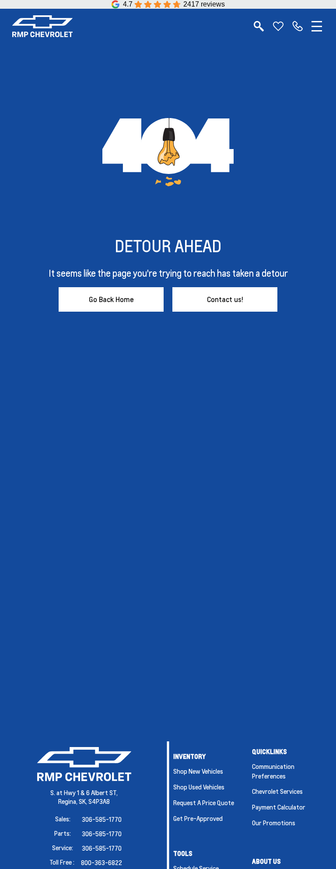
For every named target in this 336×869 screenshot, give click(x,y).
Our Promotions (273, 823)
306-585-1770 (102, 819)
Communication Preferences (273, 771)
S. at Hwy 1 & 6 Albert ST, (84, 792)
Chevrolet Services (277, 791)
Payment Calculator (278, 807)
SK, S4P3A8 (94, 801)
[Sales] (297, 26)
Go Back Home (111, 299)
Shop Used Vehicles (198, 787)
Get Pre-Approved (198, 818)
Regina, (68, 801)
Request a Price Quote (203, 802)
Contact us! (225, 299)
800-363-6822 (101, 862)
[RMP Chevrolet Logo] (42, 26)
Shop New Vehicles (198, 771)
